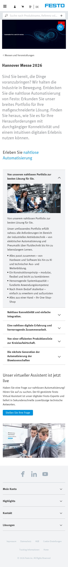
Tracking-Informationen (29, 549)
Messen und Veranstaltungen (19, 55)
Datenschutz (25, 541)
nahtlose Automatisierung (21, 155)
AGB (37, 541)
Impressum (11, 541)
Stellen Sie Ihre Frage (18, 412)
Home (46, 549)
